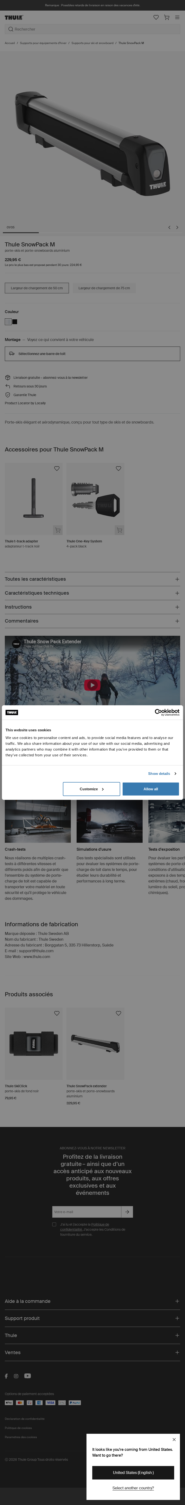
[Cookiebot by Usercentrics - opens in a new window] (158, 712)
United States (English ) (133, 1472)
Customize (89, 789)
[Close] (174, 1439)
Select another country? (133, 1488)
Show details (159, 774)
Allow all (151, 789)
